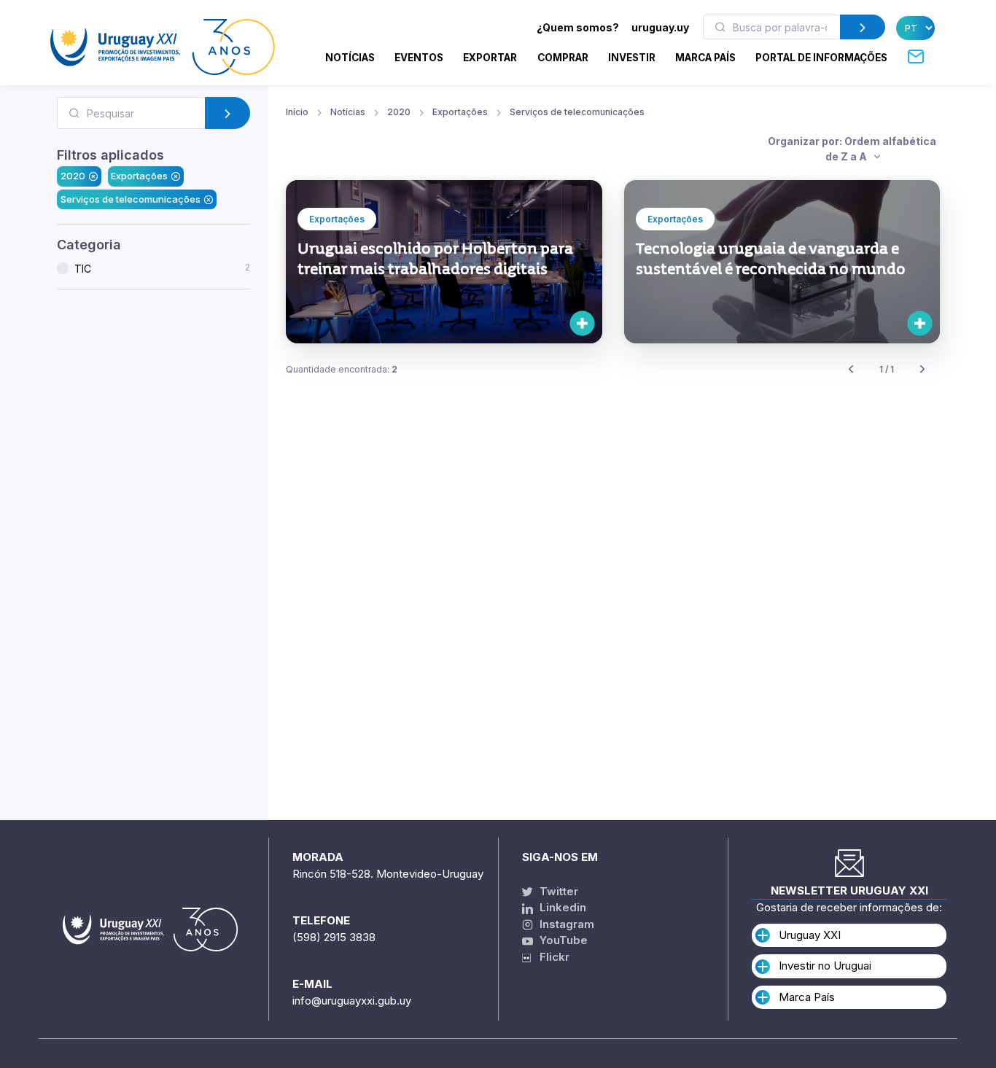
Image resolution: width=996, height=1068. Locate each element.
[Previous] (851, 370)
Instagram (565, 924)
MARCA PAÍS (705, 57)
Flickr (550, 957)
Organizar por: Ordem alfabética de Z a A (852, 149)
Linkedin (561, 907)
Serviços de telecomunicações (131, 199)
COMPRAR (562, 57)
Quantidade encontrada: (341, 369)
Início (297, 111)
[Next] (922, 370)
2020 (73, 176)
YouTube (562, 940)
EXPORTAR (490, 57)
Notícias (350, 57)
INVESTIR (631, 57)
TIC (162, 268)
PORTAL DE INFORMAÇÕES (821, 57)
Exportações (139, 176)
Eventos (418, 57)
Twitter (557, 891)
